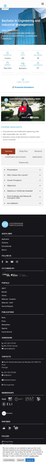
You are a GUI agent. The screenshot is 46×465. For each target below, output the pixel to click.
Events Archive (7, 332)
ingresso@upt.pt (9, 348)
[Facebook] (3, 262)
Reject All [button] (21, 460)
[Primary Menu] (42, 4)
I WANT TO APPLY (23, 82)
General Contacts (10, 380)
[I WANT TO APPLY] (23, 79)
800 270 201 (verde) (10, 346)
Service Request (7, 306)
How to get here (8, 385)
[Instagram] (17, 262)
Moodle (4, 292)
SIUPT (4, 288)
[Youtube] (12, 262)
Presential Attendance (24, 87)
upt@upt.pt (7, 375)
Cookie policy (34, 456)
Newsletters (6, 325)
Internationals (6, 246)
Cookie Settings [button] (9, 460)
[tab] (8, 151)
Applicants (5, 239)
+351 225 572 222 (10, 343)
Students (5, 243)
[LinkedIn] (7, 262)
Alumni (4, 250)
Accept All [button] (30, 460)
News (4, 317)
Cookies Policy (8, 444)
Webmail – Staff (7, 303)
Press (4, 321)
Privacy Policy (8, 441)
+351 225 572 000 (10, 372)
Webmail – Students (9, 299)
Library (4, 295)
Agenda (4, 328)
